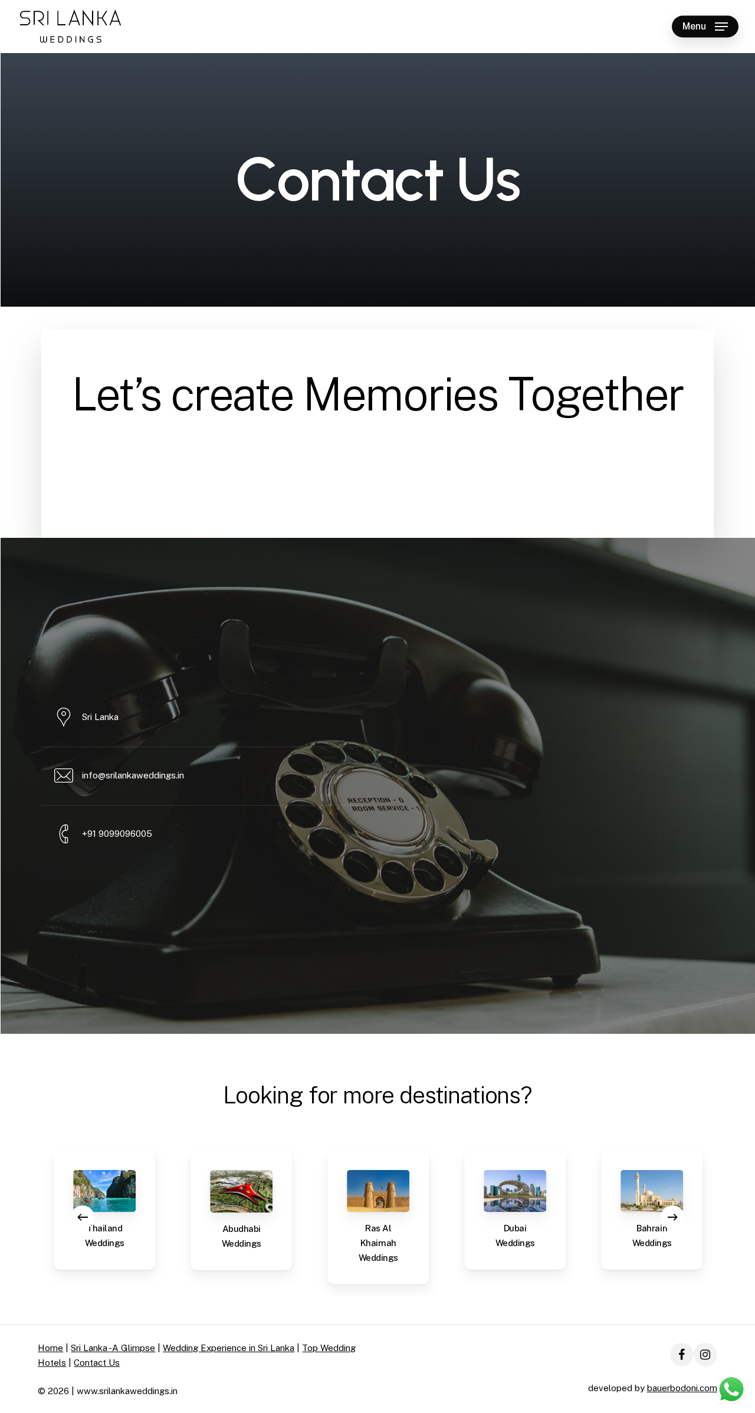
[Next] (672, 1217)
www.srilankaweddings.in (127, 1391)
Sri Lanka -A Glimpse (113, 1348)
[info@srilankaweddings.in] (202, 776)
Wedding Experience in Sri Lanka (228, 1348)
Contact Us (97, 1363)
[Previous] (82, 1217)
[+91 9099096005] (202, 834)
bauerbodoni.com (682, 1388)
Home (50, 1348)
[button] (705, 27)
